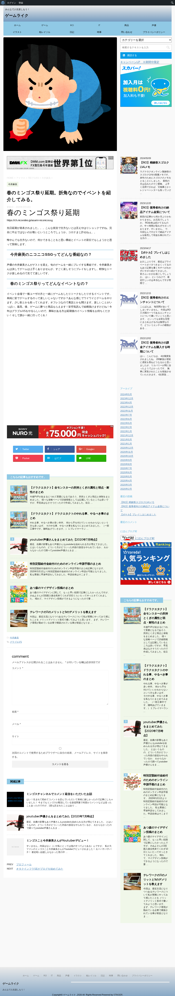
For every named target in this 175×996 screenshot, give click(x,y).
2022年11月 (126, 410)
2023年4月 (126, 402)
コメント (17, 668)
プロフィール (24, 864)
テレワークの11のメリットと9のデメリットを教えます (63, 612)
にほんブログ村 (144, 538)
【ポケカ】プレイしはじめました (138, 514)
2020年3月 (126, 484)
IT (99, 25)
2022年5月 (126, 423)
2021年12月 (126, 435)
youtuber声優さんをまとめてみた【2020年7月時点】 (64, 539)
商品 (126, 25)
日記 (72, 32)
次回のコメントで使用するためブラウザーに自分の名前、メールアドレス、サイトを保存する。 (60, 754)
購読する (132, 55)
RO (72, 25)
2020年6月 (126, 472)
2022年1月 (126, 431)
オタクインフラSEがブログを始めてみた (39, 868)
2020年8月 (126, 464)
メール (16, 724)
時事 (99, 32)
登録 (21, 2)
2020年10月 (126, 456)
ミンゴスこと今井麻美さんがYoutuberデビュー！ (57, 840)
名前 (15, 711)
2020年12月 (126, 447)
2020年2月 (126, 488)
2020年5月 (126, 476)
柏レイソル (44, 32)
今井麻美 (14, 637)
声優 (154, 25)
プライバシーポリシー (154, 32)
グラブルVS (16, 642)
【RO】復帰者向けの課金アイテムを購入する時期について (155, 347)
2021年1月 (126, 443)
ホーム (17, 25)
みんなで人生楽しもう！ (14, 989)
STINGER (118, 995)
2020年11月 (126, 452)
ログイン (11, 2)
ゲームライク (17, 15)
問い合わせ (126, 32)
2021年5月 (126, 439)
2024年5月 (126, 394)
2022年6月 (126, 419)
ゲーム (44, 25)
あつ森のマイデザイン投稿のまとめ (52, 587)
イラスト (17, 32)
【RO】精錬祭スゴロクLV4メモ (137, 502)
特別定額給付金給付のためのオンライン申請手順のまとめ (65, 563)
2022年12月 (126, 406)
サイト (15, 736)
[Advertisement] (60, 348)
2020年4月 (126, 480)
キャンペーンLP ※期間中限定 (139, 62)
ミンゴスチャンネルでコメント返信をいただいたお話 (59, 794)
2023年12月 (126, 398)
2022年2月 (126, 427)
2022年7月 (126, 415)
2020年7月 (126, 468)
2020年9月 (126, 460)
